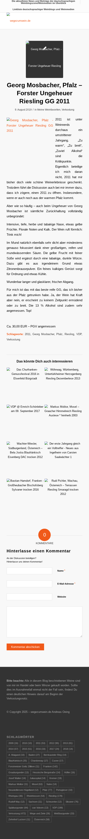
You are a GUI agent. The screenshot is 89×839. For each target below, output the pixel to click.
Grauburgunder (18, 772)
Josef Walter (17, 778)
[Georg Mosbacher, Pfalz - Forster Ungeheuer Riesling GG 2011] (44, 59)
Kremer (55, 778)
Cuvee (57, 760)
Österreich (42, 819)
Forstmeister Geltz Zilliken (23, 766)
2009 (13, 743)
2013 (68, 743)
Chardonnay (39, 760)
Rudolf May (16, 801)
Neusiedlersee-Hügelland (23, 790)
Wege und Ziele (40, 813)
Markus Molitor (18, 784)
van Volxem (40, 807)
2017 (54, 749)
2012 (54, 743)
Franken (50, 766)
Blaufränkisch (17, 760)
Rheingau (15, 796)
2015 (27, 749)
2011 (27, 334)
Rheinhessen (36, 796)
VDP (79, 334)
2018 (68, 749)
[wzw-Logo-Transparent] (37, 21)
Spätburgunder (18, 807)
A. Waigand (16, 755)
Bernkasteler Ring (55, 755)
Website (61, 596)
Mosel (37, 784)
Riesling (69, 334)
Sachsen (35, 801)
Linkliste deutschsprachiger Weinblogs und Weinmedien (43, 9)
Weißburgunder (64, 813)
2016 (41, 749)
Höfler (69, 772)
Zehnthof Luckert (19, 819)
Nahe (52, 784)
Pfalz (59, 334)
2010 (27, 743)
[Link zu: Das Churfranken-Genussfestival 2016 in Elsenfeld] (25, 386)
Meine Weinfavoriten (48, 109)
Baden (34, 755)
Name (61, 570)
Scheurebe (54, 801)
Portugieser (64, 790)
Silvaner (72, 801)
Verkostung (68, 109)
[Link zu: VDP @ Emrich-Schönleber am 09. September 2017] (25, 423)
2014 (13, 749)
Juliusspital (38, 778)
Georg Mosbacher (43, 334)
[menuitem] (43, 2)
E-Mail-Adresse (66, 583)
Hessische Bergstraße (46, 772)
